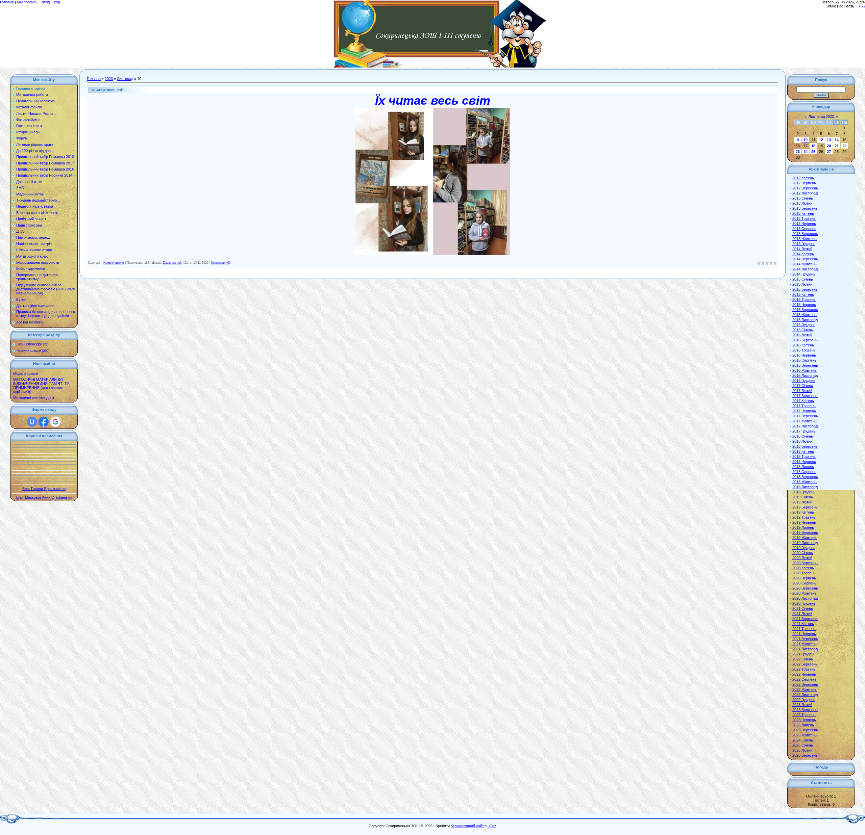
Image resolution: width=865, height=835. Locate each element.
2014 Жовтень (804, 264)
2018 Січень (802, 436)
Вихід (45, 2)
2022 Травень (804, 669)
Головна (7, 2)
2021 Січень (802, 608)
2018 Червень (804, 462)
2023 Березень (805, 710)
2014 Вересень (805, 259)
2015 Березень (805, 289)
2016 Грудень (803, 381)
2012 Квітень (803, 178)
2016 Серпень (804, 360)
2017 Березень (805, 396)
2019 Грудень (803, 548)
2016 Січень (802, 330)
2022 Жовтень (804, 689)
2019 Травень (804, 517)
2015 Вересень (805, 310)
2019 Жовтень (804, 538)
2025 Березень (805, 755)
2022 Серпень (804, 679)
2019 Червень (804, 522)
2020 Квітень (803, 568)
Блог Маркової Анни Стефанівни (44, 497)
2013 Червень (804, 223)
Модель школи (25, 373)
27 (829, 152)
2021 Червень (804, 634)
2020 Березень (805, 563)
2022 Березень (805, 664)
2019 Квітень (803, 512)
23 (798, 152)
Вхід (56, 2)
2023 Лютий (802, 705)
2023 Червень (804, 720)
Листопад (125, 79)
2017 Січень (802, 386)
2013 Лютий (802, 203)
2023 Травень (804, 715)
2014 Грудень (803, 274)
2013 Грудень (803, 244)
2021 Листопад (805, 649)
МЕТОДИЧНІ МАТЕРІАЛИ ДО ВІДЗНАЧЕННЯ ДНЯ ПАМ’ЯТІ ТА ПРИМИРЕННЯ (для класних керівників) (41, 385)
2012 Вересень (805, 188)
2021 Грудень (803, 654)
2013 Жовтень (804, 239)
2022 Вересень (805, 684)
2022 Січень (802, 659)
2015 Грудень (803, 325)
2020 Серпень (804, 583)
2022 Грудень (803, 700)
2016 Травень (804, 350)
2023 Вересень (805, 730)
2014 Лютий (802, 249)
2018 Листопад (805, 487)
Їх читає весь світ (108, 90)
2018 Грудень (803, 492)
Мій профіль (27, 2)
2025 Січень (802, 745)
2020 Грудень (803, 603)
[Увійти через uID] (32, 422)
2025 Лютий (802, 750)
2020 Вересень (805, 588)
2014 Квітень (803, 254)
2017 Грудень (803, 431)
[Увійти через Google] (55, 421)
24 (806, 152)
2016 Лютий (802, 335)
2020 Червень (804, 578)
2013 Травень (804, 218)
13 (829, 140)
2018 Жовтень (804, 482)
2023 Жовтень (804, 735)
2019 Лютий (802, 502)
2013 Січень (802, 198)
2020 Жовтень (804, 593)
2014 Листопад (805, 269)
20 (829, 146)
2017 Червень (804, 411)
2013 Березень (805, 208)
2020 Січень (802, 553)
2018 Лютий (802, 441)
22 (844, 146)
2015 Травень (804, 299)
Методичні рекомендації (33, 398)
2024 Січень (802, 740)
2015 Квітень (803, 294)
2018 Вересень (805, 477)
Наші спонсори (29, 344)
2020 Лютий (802, 558)
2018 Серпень (804, 472)
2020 (109, 79)
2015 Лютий (802, 284)
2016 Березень (805, 340)
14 (837, 140)
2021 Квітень (803, 624)
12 (821, 140)
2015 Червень (804, 305)
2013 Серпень (804, 229)
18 (813, 146)
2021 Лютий (802, 613)
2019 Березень (805, 507)
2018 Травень (804, 456)
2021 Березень (805, 619)
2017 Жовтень (804, 421)
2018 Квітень (803, 451)
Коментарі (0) (220, 262)
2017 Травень (804, 406)
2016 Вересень (805, 365)
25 (813, 152)
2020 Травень (804, 573)
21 (837, 146)
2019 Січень (802, 497)
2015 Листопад (805, 320)
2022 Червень (804, 674)
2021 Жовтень (804, 644)
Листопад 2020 (821, 116)
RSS (861, 6)
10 (806, 140)
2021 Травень (804, 629)
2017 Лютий (802, 391)
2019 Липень (803, 527)
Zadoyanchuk (172, 262)
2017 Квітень (803, 401)
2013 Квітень (803, 213)
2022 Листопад (805, 695)
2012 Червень (804, 183)
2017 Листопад (805, 426)
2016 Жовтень (804, 370)
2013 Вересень (805, 234)
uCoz (492, 826)
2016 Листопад (805, 375)
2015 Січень (802, 279)
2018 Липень (803, 467)
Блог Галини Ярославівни (44, 489)
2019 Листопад (805, 543)
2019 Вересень (805, 532)
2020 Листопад (805, 598)
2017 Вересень (805, 416)
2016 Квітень (803, 345)
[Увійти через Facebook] (44, 422)
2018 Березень (805, 446)
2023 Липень (803, 725)
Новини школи (29, 350)
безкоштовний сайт (467, 826)
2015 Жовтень (804, 315)
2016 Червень (804, 355)
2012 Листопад (805, 193)
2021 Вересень (805, 639)
